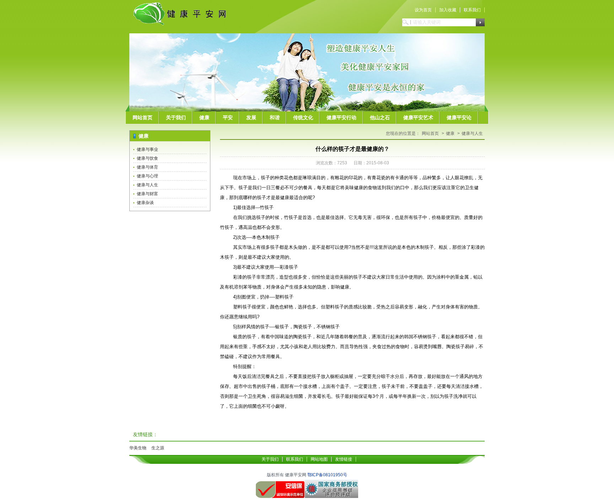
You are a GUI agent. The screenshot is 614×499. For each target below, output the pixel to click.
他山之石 (380, 117)
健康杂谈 (145, 202)
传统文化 (303, 117)
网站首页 (142, 117)
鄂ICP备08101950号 (327, 474)
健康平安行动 (341, 117)
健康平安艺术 (418, 117)
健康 (204, 117)
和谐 (275, 117)
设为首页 (423, 9)
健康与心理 (147, 176)
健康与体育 (147, 167)
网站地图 (319, 459)
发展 (251, 117)
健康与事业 (147, 149)
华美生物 (137, 447)
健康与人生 (147, 184)
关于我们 (176, 117)
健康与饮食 (147, 158)
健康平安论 (459, 117)
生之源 (157, 447)
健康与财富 (147, 193)
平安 (228, 117)
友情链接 (343, 459)
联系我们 (472, 9)
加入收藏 (447, 9)
